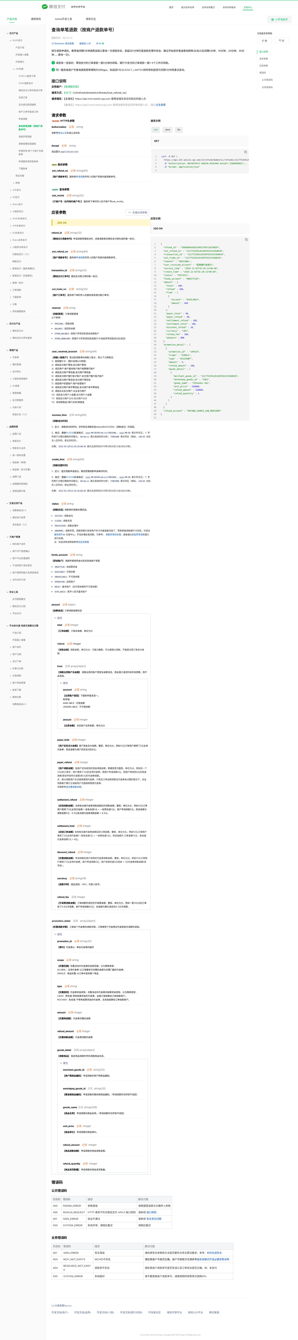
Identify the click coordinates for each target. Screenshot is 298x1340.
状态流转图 (83, 542)
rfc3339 (70, 432)
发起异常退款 (138, 534)
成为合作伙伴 (187, 7)
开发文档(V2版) (105, 1312)
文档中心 (248, 7)
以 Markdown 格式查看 (63, 43)
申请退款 (80, 176)
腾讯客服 (214, 1312)
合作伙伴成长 (229, 7)
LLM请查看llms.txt (61, 1305)
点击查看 (161, 104)
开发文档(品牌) (82, 1312)
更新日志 (91, 19)
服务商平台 (59, 534)
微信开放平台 (174, 1312)
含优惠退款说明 (73, 786)
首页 (171, 7)
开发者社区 (154, 1312)
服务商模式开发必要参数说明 (213, 1259)
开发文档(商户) (60, 1312)
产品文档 (12, 19)
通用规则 (36, 19)
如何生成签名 (214, 1252)
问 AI (98, 43)
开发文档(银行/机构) (131, 1312)
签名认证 (62, 132)
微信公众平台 (195, 1312)
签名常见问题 (154, 1218)
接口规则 (151, 1212)
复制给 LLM (85, 43)
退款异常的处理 (113, 534)
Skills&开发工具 (63, 19)
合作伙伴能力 (208, 7)
